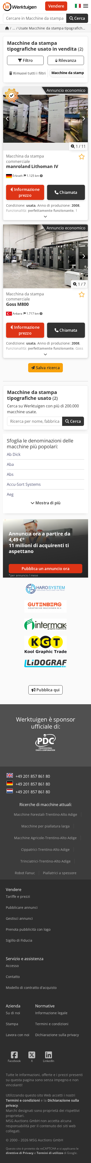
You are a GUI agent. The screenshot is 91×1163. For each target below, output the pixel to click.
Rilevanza (67, 60)
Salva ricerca (47, 367)
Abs (10, 474)
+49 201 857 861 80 (33, 776)
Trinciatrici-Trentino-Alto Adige (45, 861)
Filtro (27, 60)
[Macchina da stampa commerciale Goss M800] (45, 256)
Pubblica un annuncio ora (46, 568)
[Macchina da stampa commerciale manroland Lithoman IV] (45, 119)
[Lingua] (78, 6)
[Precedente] (7, 118)
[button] (85, 6)
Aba (10, 464)
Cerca (79, 18)
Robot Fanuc (25, 873)
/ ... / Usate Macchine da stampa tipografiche (47, 28)
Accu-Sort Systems (24, 484)
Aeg (10, 494)
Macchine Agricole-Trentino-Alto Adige (45, 837)
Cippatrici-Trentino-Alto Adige (45, 849)
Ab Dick (13, 454)
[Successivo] (83, 118)
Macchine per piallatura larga (45, 826)
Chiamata (68, 192)
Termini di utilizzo (50, 1153)
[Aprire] (45, 216)
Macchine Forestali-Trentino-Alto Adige (45, 814)
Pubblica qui (47, 690)
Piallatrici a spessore (59, 873)
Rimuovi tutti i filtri (29, 73)
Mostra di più (47, 503)
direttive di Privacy (19, 1153)
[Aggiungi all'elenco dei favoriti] (81, 156)
